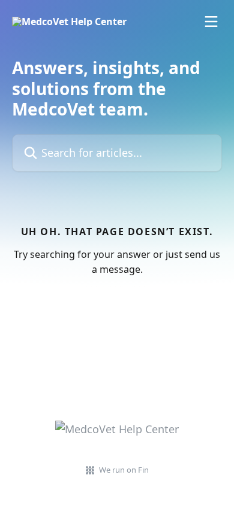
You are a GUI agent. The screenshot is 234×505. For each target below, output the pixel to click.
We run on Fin (124, 469)
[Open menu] (211, 21)
